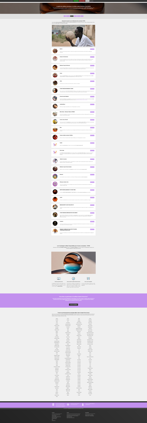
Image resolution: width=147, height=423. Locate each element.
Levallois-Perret (68, 376)
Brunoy (57, 348)
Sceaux (90, 352)
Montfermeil (79, 325)
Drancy (57, 389)
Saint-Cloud (90, 328)
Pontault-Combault (79, 392)
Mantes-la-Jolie (68, 389)
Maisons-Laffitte (68, 386)
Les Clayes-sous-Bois (68, 369)
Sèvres (90, 355)
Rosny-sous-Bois (90, 325)
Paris (79, 358)
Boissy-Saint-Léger (57, 338)
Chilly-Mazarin (57, 369)
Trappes (90, 366)
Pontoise (79, 393)
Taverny (90, 362)
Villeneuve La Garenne (90, 379)
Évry (67, 321)
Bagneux (57, 331)
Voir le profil (92, 65)
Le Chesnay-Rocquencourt (68, 358)
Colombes (57, 376)
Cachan (57, 352)
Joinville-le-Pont (68, 348)
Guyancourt (68, 341)
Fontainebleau (68, 322)
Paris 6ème (79, 382)
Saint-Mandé (90, 338)
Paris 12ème (79, 362)
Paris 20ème (79, 375)
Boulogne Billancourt (56, 342)
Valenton (90, 369)
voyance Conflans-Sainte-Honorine (70, 417)
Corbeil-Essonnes (57, 379)
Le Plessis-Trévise (68, 365)
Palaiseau (79, 355)
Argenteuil (57, 324)
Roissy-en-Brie (90, 322)
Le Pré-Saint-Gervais (67, 366)
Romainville (90, 324)
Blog (52, 419)
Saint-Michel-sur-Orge (90, 341)
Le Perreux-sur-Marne (68, 362)
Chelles (57, 365)
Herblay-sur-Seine (68, 342)
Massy (68, 392)
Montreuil (79, 332)
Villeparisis (90, 383)
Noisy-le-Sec (79, 348)
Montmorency (79, 331)
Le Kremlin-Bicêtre (68, 359)
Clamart (57, 372)
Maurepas (68, 393)
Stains (90, 358)
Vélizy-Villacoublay (90, 372)
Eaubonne (57, 392)
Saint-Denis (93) (90, 331)
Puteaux (90, 318)
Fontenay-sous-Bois (67, 325)
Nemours (79, 338)
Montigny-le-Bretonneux (79, 328)
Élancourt (57, 393)
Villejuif (90, 376)
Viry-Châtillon (90, 392)
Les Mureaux (68, 372)
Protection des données (54, 417)
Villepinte (90, 385)
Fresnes (68, 328)
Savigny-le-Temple (90, 349)
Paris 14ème (79, 365)
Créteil (57, 385)
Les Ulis (68, 375)
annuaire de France (59, 286)
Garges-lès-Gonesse (67, 332)
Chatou (57, 362)
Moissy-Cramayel (79, 322)
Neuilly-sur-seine (79, 342)
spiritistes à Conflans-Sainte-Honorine (81, 99)
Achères (57, 318)
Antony (57, 321)
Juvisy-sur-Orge (68, 349)
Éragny (57, 396)
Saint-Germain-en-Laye (90, 335)
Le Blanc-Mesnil (68, 355)
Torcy (90, 365)
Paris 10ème (79, 359)
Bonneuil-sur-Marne (56, 341)
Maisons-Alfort (68, 385)
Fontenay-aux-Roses (68, 324)
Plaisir (79, 389)
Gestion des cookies (54, 418)
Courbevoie (56, 383)
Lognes (68, 382)
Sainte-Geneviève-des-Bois (90, 332)
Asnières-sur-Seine (56, 325)
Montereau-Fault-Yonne (79, 324)
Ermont (68, 318)
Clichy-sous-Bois (57, 375)
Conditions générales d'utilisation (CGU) (56, 416)
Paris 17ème (79, 369)
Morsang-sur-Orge (79, 335)
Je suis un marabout (73, 304)
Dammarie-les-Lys (57, 386)
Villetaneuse (90, 386)
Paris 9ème (79, 386)
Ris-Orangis (90, 321)
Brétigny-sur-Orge (57, 345)
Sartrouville (90, 348)
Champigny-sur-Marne (57, 355)
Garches (68, 331)
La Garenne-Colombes (68, 352)
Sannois (90, 345)
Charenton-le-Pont (57, 358)
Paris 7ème (79, 383)
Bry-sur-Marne (57, 349)
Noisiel (79, 345)
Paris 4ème (79, 379)
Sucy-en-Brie (90, 359)
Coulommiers (56, 382)
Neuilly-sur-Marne (79, 341)
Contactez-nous (53, 420)
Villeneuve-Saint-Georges (90, 382)
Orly (79, 349)
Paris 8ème (79, 385)
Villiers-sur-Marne (90, 389)
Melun (79, 318)
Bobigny (57, 335)
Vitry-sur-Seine (90, 393)
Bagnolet (57, 332)
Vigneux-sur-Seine (90, 375)
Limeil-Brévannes (68, 379)
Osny (79, 352)
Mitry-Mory (79, 321)
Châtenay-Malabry (57, 359)
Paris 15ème (79, 366)
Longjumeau (67, 383)
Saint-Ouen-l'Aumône (90, 342)
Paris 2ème (79, 376)
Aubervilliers (56, 328)
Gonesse (68, 338)
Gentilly (68, 335)
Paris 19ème (79, 372)
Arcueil (57, 322)
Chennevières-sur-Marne (57, 366)
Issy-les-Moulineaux (67, 345)
